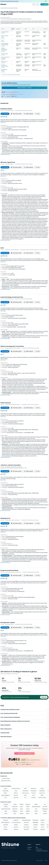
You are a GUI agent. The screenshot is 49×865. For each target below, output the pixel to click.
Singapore (15, 811)
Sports (42, 827)
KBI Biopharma (4, 61)
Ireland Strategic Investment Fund (4, 44)
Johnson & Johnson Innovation (5, 58)
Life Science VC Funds (5, 780)
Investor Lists (39, 849)
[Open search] (33, 4)
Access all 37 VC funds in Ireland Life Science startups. (11, 74)
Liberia (21, 806)
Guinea (36, 811)
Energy (42, 788)
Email (33, 795)
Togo (36, 808)
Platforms (16, 793)
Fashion (5, 827)
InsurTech (16, 795)
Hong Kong (5, 804)
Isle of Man (45, 806)
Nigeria (36, 804)
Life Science (10, 8)
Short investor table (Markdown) (12, 18)
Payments (33, 793)
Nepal (36, 813)
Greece (5, 813)
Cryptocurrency (25, 793)
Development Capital (4, 70)
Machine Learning (42, 797)
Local (5, 797)
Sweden (21, 813)
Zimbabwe (27, 804)
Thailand (6, 806)
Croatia (14, 804)
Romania (45, 813)
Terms (46, 860)
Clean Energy (5, 790)
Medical (16, 824)
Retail (25, 788)
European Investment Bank (4, 65)
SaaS (25, 795)
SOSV (2, 40)
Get (46, 1)
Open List (43, 697)
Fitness (42, 795)
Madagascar (45, 808)
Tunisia (21, 811)
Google (5, 788)
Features (29, 847)
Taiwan (21, 808)
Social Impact (25, 790)
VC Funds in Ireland (6, 778)
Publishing (35, 824)
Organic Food (42, 793)
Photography (33, 790)
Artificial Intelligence (5, 795)
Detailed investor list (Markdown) (25, 18)
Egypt (6, 811)
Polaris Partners (4, 53)
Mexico (27, 813)
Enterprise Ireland (5, 31)
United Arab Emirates (5, 808)
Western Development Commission (4, 49)
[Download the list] (37, 4)
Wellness (42, 824)
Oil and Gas (16, 797)
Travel (16, 790)
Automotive (26, 822)
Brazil (15, 813)
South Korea (14, 808)
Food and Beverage (16, 822)
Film (25, 797)
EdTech (5, 793)
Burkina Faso (14, 806)
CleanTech (33, 797)
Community (5, 824)
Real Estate (26, 829)
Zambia (27, 806)
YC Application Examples (41, 850)
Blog (37, 847)
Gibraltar (21, 804)
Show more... (3, 122)
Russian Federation (36, 806)
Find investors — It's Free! (24, 753)
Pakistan (45, 811)
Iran (45, 804)
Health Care (15, 820)
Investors (2, 8)
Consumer (35, 829)
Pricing (29, 849)
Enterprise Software (16, 788)
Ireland (6, 8)
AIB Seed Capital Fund (4, 36)
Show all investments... (6, 154)
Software (5, 829)
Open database (44, 4)
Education (26, 824)
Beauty (35, 827)
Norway (27, 808)
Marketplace (42, 790)
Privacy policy (39, 860)
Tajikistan (28, 811)
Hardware (16, 829)
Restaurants (33, 788)
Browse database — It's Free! (24, 87)
